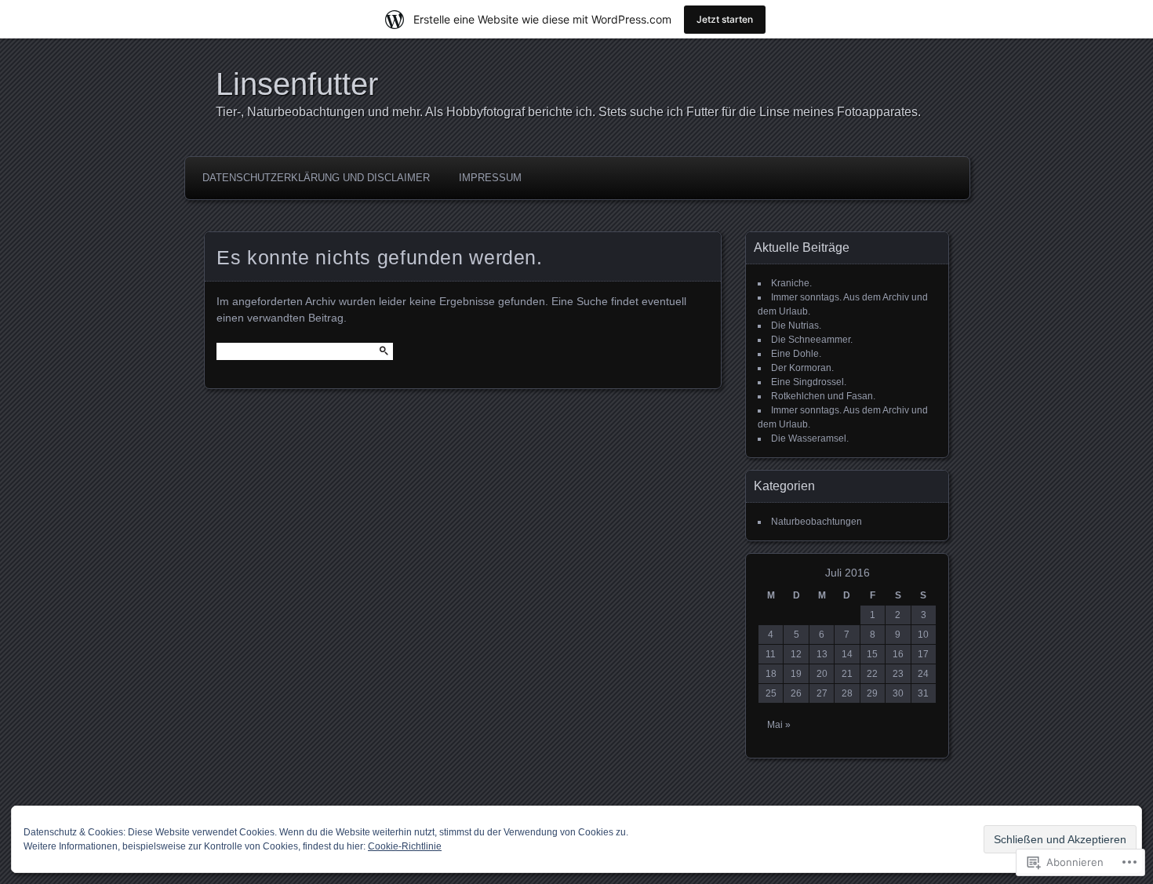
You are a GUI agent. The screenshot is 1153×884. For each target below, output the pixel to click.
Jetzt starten (725, 19)
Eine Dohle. (796, 353)
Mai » (779, 724)
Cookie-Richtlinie (405, 846)
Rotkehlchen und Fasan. (823, 396)
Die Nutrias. (796, 325)
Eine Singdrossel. (808, 382)
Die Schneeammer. (812, 339)
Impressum (490, 178)
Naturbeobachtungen (816, 521)
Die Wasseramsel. (810, 438)
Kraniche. (791, 283)
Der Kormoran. (802, 367)
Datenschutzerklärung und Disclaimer (316, 178)
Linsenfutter (297, 84)
